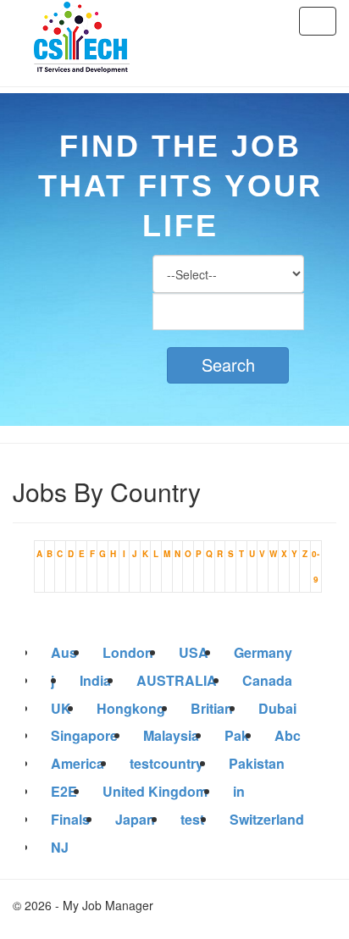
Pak (236, 735)
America (77, 763)
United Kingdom (155, 791)
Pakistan (257, 763)
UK (61, 708)
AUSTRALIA (176, 680)
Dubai (277, 708)
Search (228, 364)
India (95, 680)
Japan (135, 819)
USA (193, 652)
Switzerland (267, 819)
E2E (64, 791)
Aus (64, 652)
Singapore (84, 735)
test (192, 819)
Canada (267, 680)
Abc (287, 735)
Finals (70, 819)
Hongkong (131, 708)
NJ (60, 847)
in (239, 791)
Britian (212, 708)
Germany (263, 652)
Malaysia (171, 735)
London (127, 652)
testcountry (166, 763)
